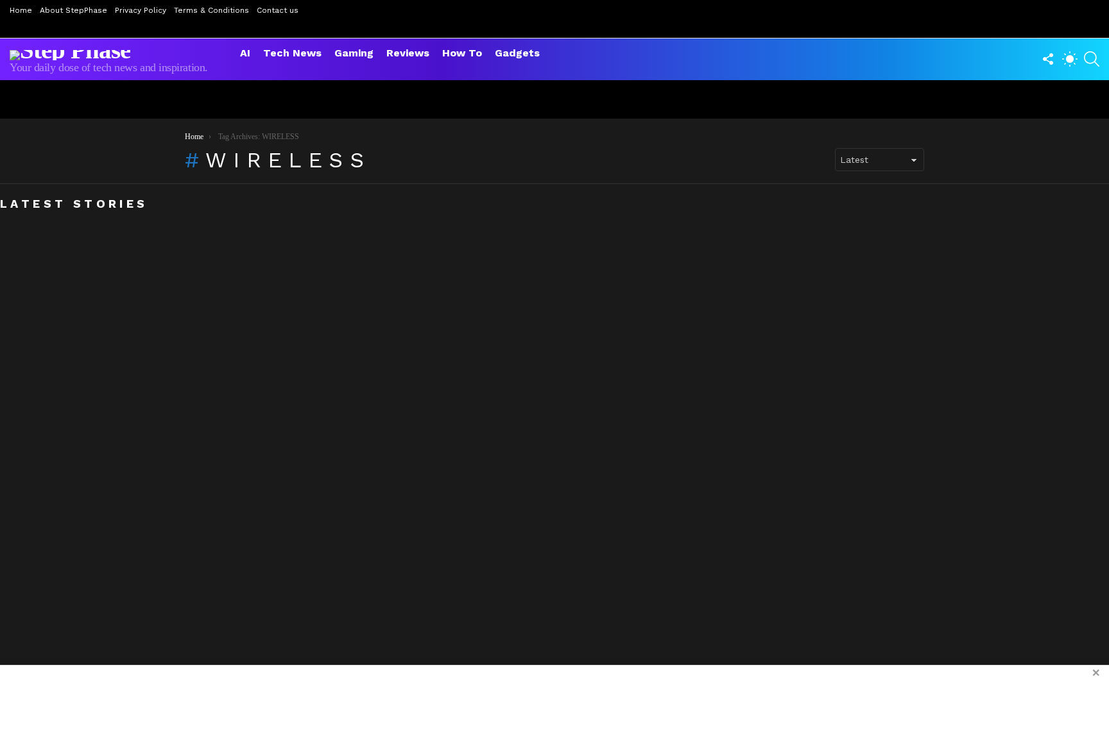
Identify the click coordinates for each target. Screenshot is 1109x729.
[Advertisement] (554, 697)
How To (462, 53)
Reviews (407, 53)
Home (21, 10)
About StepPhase (73, 10)
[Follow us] (1048, 59)
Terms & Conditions (211, 10)
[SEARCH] (1091, 59)
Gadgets (517, 53)
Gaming (354, 53)
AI (245, 53)
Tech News (292, 53)
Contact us (277, 10)
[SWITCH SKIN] (1070, 59)
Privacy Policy (140, 10)
